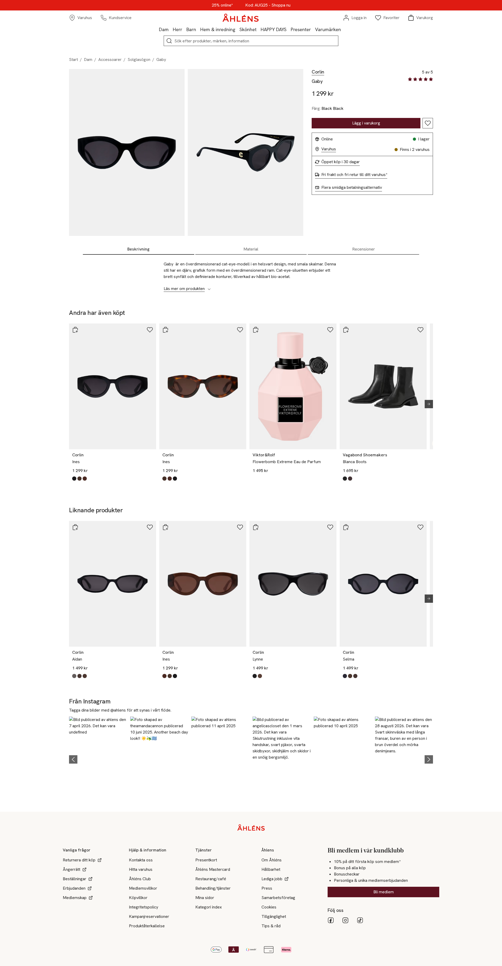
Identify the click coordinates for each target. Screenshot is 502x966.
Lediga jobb (271, 879)
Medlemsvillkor (143, 888)
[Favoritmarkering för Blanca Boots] (420, 329)
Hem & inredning (217, 29)
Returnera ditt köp (79, 860)
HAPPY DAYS (274, 29)
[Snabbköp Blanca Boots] (346, 329)
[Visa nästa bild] (426, 404)
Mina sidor (204, 897)
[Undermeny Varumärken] (343, 29)
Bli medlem (383, 892)
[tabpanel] (251, 273)
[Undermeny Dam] (171, 29)
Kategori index (208, 907)
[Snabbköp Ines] (75, 329)
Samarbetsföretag (278, 897)
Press (266, 888)
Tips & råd (271, 926)
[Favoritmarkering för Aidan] (150, 527)
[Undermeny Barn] (198, 29)
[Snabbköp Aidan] (75, 527)
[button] (98, 758)
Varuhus (328, 149)
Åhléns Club (140, 879)
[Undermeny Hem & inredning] (237, 29)
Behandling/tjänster (213, 888)
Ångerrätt (71, 869)
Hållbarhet (270, 869)
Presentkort (206, 860)
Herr (177, 29)
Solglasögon (139, 59)
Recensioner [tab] (363, 249)
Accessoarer (110, 59)
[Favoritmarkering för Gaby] (428, 123)
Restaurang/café (210, 879)
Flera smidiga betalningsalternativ (351, 187)
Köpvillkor (138, 897)
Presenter (301, 29)
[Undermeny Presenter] (313, 29)
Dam (164, 29)
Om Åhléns (271, 860)
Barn (191, 29)
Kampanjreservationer (149, 916)
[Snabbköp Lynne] (255, 527)
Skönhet (247, 29)
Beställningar (74, 879)
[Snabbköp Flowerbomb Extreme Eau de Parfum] (255, 329)
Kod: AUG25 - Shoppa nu (267, 5)
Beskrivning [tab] (138, 249)
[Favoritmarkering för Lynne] (330, 527)
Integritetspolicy (143, 907)
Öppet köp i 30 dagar (340, 161)
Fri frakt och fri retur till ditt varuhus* (354, 174)
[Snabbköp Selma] (346, 527)
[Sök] (169, 41)
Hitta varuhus (140, 869)
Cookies (268, 907)
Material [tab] (250, 249)
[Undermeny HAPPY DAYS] (289, 29)
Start (73, 59)
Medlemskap (75, 897)
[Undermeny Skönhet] (259, 29)
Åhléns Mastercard (212, 869)
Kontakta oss (141, 860)
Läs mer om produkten (184, 288)
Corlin (318, 72)
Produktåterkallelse (147, 926)
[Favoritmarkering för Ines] (150, 329)
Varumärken (328, 29)
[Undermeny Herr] (184, 29)
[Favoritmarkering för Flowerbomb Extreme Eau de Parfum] (330, 329)
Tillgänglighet (273, 916)
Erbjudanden (74, 888)
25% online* (222, 5)
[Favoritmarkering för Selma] (420, 527)
